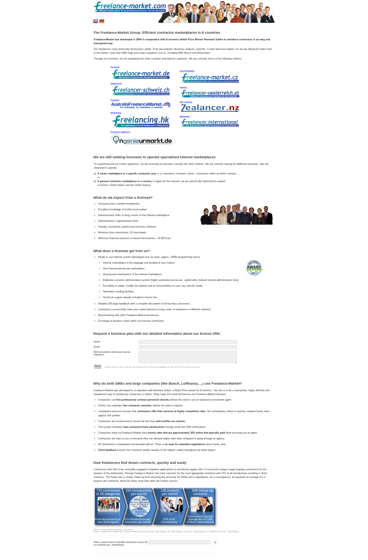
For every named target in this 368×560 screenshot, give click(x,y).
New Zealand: (186, 102)
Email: (97, 347)
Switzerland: (116, 83)
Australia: (115, 100)
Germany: (115, 67)
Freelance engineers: (121, 132)
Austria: (183, 87)
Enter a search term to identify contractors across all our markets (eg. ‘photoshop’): (120, 543)
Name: (97, 341)
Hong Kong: (116, 113)
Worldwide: (185, 116)
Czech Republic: (187, 71)
